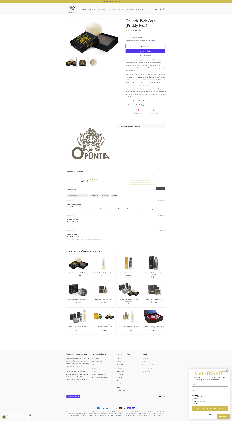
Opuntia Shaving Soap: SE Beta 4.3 (78, 300)
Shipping (128, 37)
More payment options (145, 55)
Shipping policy (146, 415)
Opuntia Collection (139, 101)
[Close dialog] (227, 371)
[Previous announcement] (67, 1)
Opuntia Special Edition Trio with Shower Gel (78, 327)
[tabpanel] (116, 217)
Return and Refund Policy (149, 365)
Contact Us (145, 358)
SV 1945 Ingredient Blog (98, 374)
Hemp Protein (121, 371)
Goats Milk (120, 365)
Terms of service (137, 415)
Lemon (119, 387)
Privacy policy (127, 415)
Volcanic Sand (121, 390)
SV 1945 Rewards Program (99, 377)
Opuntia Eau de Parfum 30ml (103, 300)
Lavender (119, 384)
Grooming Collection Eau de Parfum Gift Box (154, 327)
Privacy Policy (146, 371)
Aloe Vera (119, 358)
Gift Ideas (94, 365)
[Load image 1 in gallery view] (71, 62)
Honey (118, 381)
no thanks (210, 415)
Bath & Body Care (96, 361)
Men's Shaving (95, 358)
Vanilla (119, 361)
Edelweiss (120, 368)
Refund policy (119, 415)
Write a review (160, 189)
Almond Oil (120, 374)
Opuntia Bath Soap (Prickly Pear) (78, 273)
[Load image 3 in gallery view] (93, 62)
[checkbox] (114, 195)
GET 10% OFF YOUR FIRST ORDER (209, 409)
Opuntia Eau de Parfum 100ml (154, 300)
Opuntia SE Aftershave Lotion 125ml (154, 273)
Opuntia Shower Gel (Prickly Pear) (103, 273)
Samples (93, 368)
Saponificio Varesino (76, 411)
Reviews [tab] (72, 189)
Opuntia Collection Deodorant (128, 273)
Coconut (119, 377)
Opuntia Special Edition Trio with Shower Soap (128, 300)
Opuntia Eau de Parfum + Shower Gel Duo (128, 327)
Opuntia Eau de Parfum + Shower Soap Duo (103, 327)
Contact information (156, 415)
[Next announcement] (165, 1)
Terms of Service (147, 368)
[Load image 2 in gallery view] (82, 62)
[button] (88, 9)
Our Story (94, 371)
